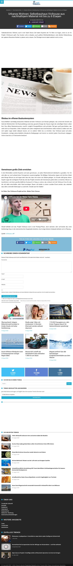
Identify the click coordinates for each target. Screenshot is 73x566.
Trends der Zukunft (7, 503)
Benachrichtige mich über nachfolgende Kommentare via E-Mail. (18, 298)
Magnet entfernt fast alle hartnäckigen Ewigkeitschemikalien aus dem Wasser (59, 354)
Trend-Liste (4, 525)
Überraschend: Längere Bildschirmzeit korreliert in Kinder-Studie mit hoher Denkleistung (10, 325)
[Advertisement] (36, 53)
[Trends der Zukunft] (36, 3)
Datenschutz (5, 511)
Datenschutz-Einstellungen (9, 514)
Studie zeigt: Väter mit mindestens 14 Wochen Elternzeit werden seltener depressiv (34, 325)
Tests (2, 523)
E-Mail (3, 279)
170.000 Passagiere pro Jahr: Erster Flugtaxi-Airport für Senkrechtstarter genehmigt (59, 324)
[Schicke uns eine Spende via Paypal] (28, 249)
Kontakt (3, 505)
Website (3, 284)
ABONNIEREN (36, 397)
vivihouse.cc (9, 233)
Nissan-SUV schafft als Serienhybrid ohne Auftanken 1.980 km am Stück (35, 353)
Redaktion (4, 507)
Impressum (4, 509)
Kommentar (4, 259)
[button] (20, 26)
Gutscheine (4, 527)
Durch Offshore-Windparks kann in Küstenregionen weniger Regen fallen (12, 353)
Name (3, 274)
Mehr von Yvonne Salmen (10, 300)
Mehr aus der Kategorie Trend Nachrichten (35, 300)
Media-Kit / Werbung (7, 513)
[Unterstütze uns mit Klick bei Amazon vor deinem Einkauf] (44, 249)
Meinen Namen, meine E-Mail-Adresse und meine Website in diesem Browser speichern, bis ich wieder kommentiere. (28, 292)
